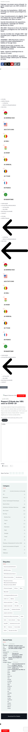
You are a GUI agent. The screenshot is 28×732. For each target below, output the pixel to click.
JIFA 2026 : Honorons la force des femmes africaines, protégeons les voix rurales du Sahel (14, 29)
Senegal (6, 533)
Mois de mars (6, 504)
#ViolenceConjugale (8, 588)
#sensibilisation (19, 577)
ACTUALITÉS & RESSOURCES (8, 357)
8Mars (21, 588)
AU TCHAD (7, 176)
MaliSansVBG (6, 609)
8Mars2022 (6, 591)
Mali (5, 523)
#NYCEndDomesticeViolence (10, 573)
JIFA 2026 (16, 606)
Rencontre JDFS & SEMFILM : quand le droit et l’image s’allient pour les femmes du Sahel (14, 57)
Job (21, 606)
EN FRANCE (7, 188)
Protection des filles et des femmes (11, 616)
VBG (5, 627)
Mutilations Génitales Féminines (14, 507)
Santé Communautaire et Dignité (11, 546)
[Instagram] (5, 64)
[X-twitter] (8, 64)
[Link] (15, 64)
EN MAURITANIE (8, 199)
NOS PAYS (3, 241)
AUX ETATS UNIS (9, 129)
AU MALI (6, 141)
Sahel (22, 616)
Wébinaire (5, 553)
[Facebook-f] (2, 64)
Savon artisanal (12, 620)
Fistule (16, 602)
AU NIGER (7, 153)
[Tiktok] (18, 64)
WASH (5, 630)
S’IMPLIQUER (4, 355)
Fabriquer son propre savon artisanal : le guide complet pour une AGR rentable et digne (14, 5)
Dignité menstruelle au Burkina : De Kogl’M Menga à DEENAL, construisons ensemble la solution (13, 47)
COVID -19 (6, 598)
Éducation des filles (13, 630)
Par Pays (5, 514)
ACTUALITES (6, 376)
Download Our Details (14, 716)
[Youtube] (12, 64)
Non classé (5, 510)
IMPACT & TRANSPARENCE (9, 239)
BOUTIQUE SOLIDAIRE (6, 380)
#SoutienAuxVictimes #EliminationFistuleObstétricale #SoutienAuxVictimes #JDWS (10, 582)
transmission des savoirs (15, 623)
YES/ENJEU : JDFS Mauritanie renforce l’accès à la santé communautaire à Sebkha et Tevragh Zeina (13, 41)
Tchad (5, 536)
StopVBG (6, 623)
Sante (5, 620)
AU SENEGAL (8, 164)
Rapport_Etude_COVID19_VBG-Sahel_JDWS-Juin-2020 (11, 417)
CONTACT (3, 382)
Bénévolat (5, 497)
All (3, 494)
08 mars (16, 588)
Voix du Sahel (17, 627)
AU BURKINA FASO (9, 118)
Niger (5, 530)
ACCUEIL (3, 216)
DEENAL (12, 598)
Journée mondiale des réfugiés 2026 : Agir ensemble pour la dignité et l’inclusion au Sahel (14, 35)
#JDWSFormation (7, 570)
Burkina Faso (7, 517)
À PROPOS (5, 237)
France (5, 520)
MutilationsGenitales (16, 609)
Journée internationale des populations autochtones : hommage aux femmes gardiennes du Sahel (13, 23)
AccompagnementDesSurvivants (10, 595)
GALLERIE (5, 378)
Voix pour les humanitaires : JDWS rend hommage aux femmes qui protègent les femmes (13, 11)
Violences (10, 627)
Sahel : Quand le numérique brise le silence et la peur (12, 52)
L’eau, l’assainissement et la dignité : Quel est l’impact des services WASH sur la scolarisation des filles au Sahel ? (14, 17)
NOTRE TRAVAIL (5, 218)
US (5, 540)
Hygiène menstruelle (8, 606)
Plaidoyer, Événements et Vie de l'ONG (12, 543)
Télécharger (4, 420)
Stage (18, 620)
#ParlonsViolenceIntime (9, 577)
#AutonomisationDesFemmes (10, 566)
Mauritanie (6, 527)
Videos (4, 549)
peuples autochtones (8, 613)
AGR (14, 491)
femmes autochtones (8, 602)
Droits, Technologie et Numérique (11, 501)
